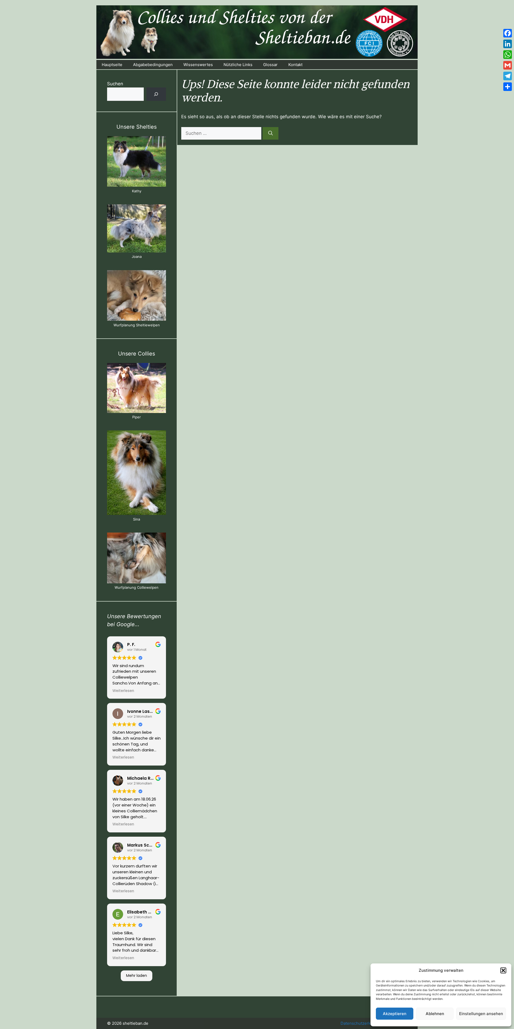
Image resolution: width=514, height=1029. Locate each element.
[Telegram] (507, 76)
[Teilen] (507, 86)
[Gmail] (507, 65)
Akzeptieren (394, 1013)
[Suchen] (270, 133)
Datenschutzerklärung (362, 1023)
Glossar (270, 64)
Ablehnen (435, 1013)
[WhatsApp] (507, 54)
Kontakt (295, 64)
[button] (503, 970)
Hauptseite (112, 64)
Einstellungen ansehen (481, 1013)
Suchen (115, 83)
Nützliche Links (238, 64)
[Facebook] (507, 33)
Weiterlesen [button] (123, 690)
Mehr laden (136, 975)
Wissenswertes (198, 64)
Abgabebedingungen (153, 64)
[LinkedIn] (507, 44)
